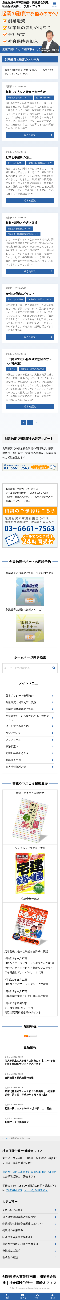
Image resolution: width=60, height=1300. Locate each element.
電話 (7, 1298)
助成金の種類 (10, 1257)
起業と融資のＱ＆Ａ (17, 753)
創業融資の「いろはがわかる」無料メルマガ (27, 718)
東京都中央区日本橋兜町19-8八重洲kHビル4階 (29, 1171)
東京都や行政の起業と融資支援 (20, 1243)
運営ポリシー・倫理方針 (20, 695)
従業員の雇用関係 (12, 1230)
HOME (52, 1298)
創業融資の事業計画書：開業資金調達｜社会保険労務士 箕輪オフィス (26, 4)
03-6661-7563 (14, 1190)
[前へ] (23, 422)
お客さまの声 (13, 760)
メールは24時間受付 (36, 1190)
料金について (13, 733)
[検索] (53, 668)
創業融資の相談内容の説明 (21, 702)
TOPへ (37, 1298)
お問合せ (22, 1298)
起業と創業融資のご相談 (20, 709)
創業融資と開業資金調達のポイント (22, 1223)
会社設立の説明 (11, 1250)
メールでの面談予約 (17, 726)
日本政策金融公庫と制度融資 (19, 1216)
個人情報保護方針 (16, 766)
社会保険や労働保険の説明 (17, 1237)
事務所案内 (12, 746)
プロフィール (13, 739)
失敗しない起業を (12, 1210)
